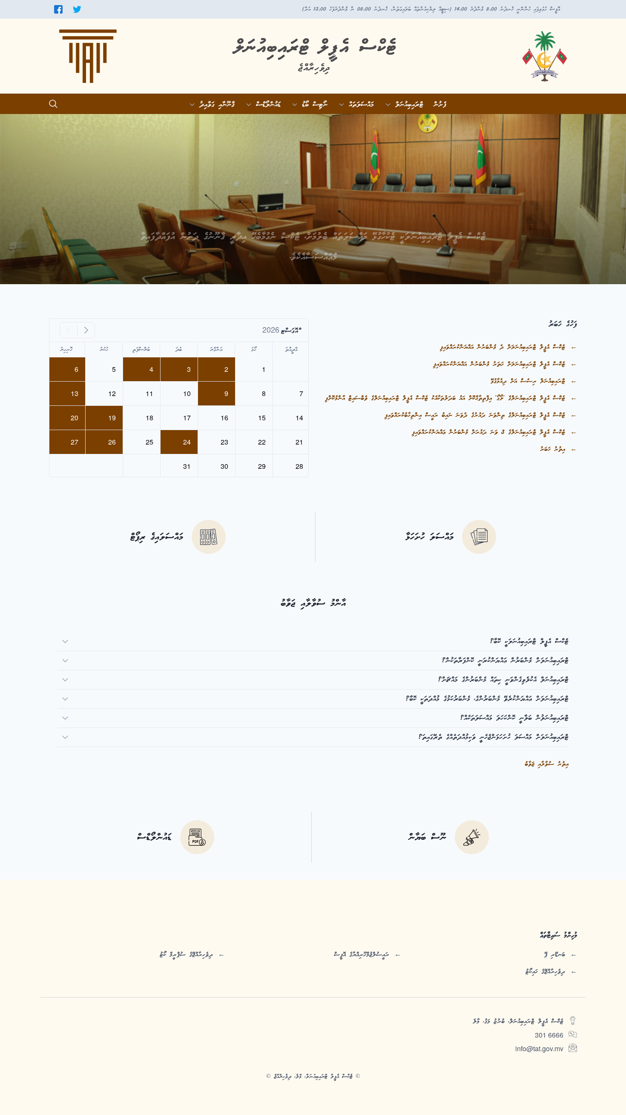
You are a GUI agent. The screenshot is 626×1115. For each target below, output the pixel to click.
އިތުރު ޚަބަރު (552, 449)
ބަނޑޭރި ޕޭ (554, 954)
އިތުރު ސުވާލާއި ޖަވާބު (547, 764)
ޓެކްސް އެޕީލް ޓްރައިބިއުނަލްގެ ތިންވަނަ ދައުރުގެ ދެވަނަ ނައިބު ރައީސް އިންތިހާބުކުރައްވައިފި (475, 415)
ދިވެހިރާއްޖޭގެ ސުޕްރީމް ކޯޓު (186, 954)
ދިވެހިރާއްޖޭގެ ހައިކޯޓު (545, 971)
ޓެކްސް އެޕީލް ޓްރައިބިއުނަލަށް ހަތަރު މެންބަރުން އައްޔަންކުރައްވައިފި (499, 364)
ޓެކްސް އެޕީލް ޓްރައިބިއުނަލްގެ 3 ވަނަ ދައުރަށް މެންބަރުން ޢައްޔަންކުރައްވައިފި (488, 432)
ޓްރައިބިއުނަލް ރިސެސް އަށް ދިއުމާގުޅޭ (528, 381)
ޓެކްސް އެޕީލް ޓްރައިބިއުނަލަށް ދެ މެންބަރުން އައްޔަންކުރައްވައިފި (502, 347)
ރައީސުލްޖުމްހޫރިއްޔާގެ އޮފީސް (361, 954)
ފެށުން (440, 104)
